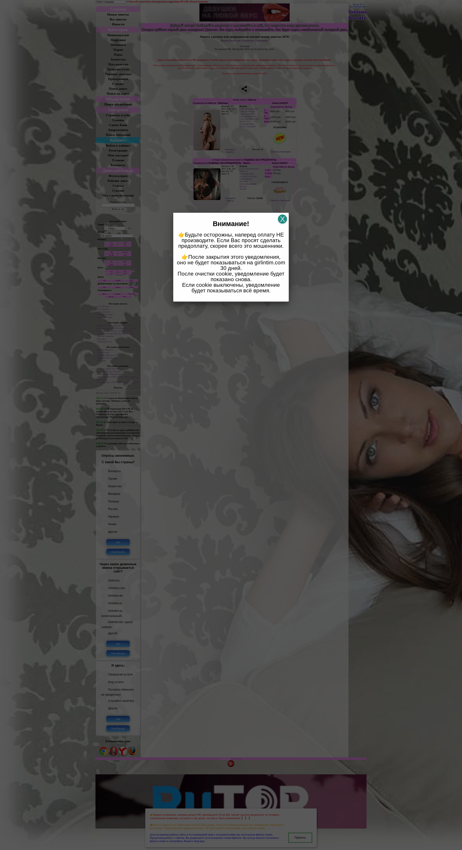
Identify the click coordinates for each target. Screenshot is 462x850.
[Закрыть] (282, 219)
